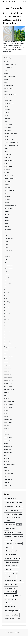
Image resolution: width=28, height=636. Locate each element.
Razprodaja (7, 338)
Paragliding (7, 302)
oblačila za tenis (10, 555)
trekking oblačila (10, 606)
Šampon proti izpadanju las (11, 347)
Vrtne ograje (7, 461)
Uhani (5, 431)
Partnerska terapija (9, 308)
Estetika (6, 121)
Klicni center (7, 199)
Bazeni (6, 73)
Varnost (6, 443)
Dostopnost (7, 109)
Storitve (6, 395)
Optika (5, 296)
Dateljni (6, 97)
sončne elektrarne (11, 588)
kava (7, 528)
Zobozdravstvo (8, 482)
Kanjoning (6, 184)
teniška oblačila (10, 599)
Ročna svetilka (7, 344)
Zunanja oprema (8, 485)
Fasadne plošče (8, 124)
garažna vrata (17, 514)
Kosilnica (6, 211)
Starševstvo (7, 392)
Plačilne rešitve (8, 314)
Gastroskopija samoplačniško (11, 142)
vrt (12, 615)
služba (7, 584)
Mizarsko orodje (8, 256)
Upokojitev (7, 434)
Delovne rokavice (8, 100)
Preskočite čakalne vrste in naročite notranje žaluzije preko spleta (13, 18)
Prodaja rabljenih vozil (9, 332)
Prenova (6, 326)
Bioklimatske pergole (9, 76)
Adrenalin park (7, 67)
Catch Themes (17, 632)
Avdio (5, 70)
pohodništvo (9, 569)
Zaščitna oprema (8, 473)
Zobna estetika (8, 479)
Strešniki (6, 398)
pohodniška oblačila (12, 562)
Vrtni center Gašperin (9, 464)
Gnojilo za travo (8, 154)
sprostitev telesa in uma (9, 595)
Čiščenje (6, 91)
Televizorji (6, 410)
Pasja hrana (7, 311)
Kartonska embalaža (9, 190)
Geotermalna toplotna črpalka (11, 145)
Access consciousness (10, 64)
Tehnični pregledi (8, 404)
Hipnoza (6, 163)
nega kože (18, 543)
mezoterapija (9, 540)
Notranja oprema (8, 280)
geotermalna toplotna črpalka (12, 519)
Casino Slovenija (8, 88)
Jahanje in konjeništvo (10, 178)
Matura (6, 244)
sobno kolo (14, 584)
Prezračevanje (7, 329)
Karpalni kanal (7, 187)
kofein (12, 528)
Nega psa (6, 274)
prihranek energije (11, 573)
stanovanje (18, 595)
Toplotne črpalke (8, 422)
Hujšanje (6, 172)
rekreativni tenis (10, 577)
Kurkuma (6, 220)
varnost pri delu (12, 611)
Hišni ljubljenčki (8, 166)
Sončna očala (7, 374)
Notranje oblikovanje (9, 283)
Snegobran (7, 365)
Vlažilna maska (8, 452)
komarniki (17, 532)
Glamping (6, 148)
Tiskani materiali (8, 419)
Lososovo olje (7, 229)
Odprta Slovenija (8, 1)
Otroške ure (7, 299)
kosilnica (8, 536)
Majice (5, 235)
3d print (6, 61)
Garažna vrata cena (9, 139)
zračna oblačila (10, 619)
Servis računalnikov (9, 356)
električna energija (11, 510)
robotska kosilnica (11, 580)
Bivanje (6, 79)
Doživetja (6, 112)
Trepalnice (6, 428)
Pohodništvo (7, 320)
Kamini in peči (7, 181)
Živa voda (6, 476)
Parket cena (7, 305)
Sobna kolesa (7, 368)
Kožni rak (6, 214)
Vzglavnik (6, 467)
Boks (5, 82)
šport (18, 619)
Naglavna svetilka (8, 265)
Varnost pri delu (8, 446)
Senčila (6, 350)
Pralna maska (7, 323)
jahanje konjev (19, 524)
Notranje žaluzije (8, 286)
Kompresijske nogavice (10, 205)
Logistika (6, 226)
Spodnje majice (8, 383)
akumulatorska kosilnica (13, 502)
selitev (21, 580)
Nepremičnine (7, 277)
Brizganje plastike (8, 85)
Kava (5, 193)
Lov (5, 232)
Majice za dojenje (8, 238)
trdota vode (9, 603)
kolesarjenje (9, 532)
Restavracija (7, 341)
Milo (5, 253)
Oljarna (6, 290)
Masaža (6, 241)
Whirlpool (6, 470)
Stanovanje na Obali (9, 389)
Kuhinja (6, 217)
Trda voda (6, 425)
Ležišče (6, 223)
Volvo (5, 455)
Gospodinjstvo (7, 157)
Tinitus (6, 416)
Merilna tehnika (8, 250)
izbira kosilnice (10, 524)
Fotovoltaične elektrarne (10, 133)
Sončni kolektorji (8, 380)
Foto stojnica (7, 130)
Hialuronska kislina (9, 160)
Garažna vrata (7, 136)
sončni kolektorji (10, 592)
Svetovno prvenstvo (9, 401)
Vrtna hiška (7, 458)
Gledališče (6, 151)
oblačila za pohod (11, 551)
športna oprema (10, 498)
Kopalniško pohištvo (9, 208)
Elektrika (6, 115)
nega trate (8, 547)
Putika (5, 335)
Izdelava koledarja (8, 175)
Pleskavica (6, 317)
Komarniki (6, 202)
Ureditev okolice (8, 437)
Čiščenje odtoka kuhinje (10, 94)
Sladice (6, 362)
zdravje (16, 615)
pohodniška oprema (11, 566)
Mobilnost (6, 259)
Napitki (6, 271)
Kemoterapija (7, 196)
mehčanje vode (17, 536)
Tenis (5, 413)
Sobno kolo (7, 371)
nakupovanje (9, 543)
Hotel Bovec (7, 169)
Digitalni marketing (9, 103)
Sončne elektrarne (8, 377)
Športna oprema (8, 386)
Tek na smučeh (8, 407)
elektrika (19, 506)
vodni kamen (7, 615)
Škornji (6, 359)
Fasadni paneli (7, 127)
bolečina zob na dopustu (9, 506)
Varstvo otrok (7, 449)
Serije (5, 353)
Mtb (5, 262)
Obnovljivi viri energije (12, 558)
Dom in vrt (6, 106)
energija (7, 514)
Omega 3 (6, 293)
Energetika (7, 118)
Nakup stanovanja (8, 268)
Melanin (6, 247)
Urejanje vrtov (7, 440)
